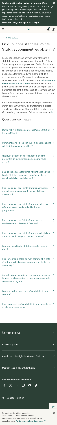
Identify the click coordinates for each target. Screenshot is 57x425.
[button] (54, 413)
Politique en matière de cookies (29, 421)
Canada (10, 397)
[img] (54, 3)
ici (52, 112)
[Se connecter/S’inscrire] (53, 29)
